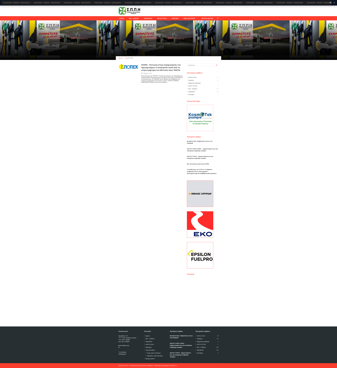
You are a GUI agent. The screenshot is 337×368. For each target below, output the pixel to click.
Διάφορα (191, 80)
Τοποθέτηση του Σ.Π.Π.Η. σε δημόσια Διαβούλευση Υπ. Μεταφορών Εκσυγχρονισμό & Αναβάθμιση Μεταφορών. (202, 171)
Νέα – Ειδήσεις (192, 89)
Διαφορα (123, 69)
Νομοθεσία (191, 91)
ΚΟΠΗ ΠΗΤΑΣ (192, 86)
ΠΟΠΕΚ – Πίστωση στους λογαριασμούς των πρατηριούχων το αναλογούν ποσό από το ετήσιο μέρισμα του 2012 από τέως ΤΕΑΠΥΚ (161, 67)
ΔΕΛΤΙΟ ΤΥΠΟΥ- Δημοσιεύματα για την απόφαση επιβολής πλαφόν (180, 355)
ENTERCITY (173, 365)
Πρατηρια (175, 18)
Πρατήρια (191, 94)
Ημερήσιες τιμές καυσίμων (155, 356)
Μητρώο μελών (150, 358)
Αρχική (148, 336)
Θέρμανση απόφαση (194, 83)
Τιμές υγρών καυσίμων (154, 353)
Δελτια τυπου (162, 18)
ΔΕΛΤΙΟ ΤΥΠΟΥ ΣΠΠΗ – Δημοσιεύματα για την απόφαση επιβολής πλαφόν (181, 345)
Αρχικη (121, 18)
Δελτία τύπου (192, 77)
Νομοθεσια (148, 18)
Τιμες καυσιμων (189, 18)
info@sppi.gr (122, 354)
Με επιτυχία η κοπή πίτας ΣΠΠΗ (198, 164)
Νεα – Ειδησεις (134, 18)
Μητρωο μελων (207, 18)
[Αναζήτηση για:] (203, 65)
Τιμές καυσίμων (150, 350)
